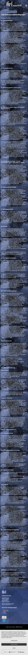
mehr (14, 648)
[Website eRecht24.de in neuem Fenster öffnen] (4, 621)
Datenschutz (6, 611)
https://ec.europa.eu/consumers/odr (9, 474)
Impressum (5, 610)
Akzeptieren (14, 644)
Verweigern (14, 640)
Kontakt (5, 613)
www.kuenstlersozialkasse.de (8, 463)
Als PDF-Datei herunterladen (9, 11)
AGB (4, 612)
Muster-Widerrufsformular (18, 388)
